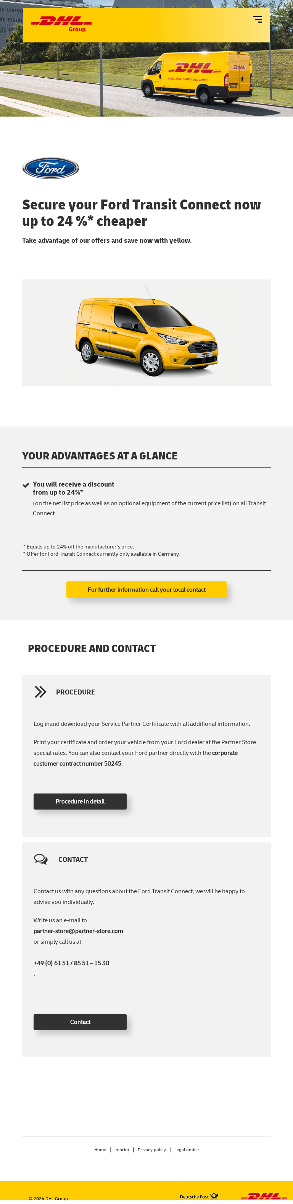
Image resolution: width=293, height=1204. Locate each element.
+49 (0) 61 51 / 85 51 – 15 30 (71, 963)
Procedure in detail (80, 801)
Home (100, 1149)
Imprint (121, 1149)
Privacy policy (152, 1149)
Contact (80, 1021)
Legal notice (186, 1149)
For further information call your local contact (147, 589)
